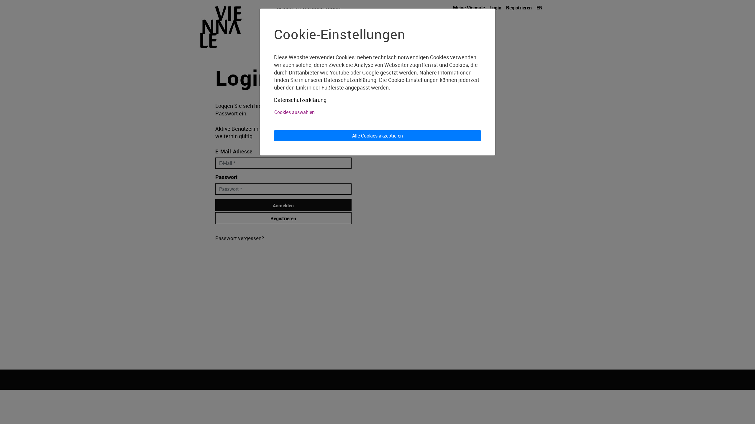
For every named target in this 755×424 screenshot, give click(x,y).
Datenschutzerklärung (300, 99)
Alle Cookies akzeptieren (377, 135)
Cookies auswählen (294, 112)
